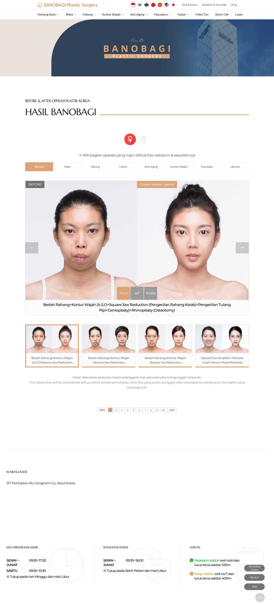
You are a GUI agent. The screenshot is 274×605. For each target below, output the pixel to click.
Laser (239, 14)
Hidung (88, 14)
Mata (69, 14)
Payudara (161, 14)
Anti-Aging (151, 166)
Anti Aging (137, 14)
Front (123, 293)
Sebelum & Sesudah (214, 4)
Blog (234, 4)
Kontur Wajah (111, 14)
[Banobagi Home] (67, 4)
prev (31, 247)
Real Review (189, 4)
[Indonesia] (133, 4)
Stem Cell (222, 14)
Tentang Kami (46, 14)
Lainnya (235, 166)
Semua (39, 166)
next (242, 247)
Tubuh (181, 14)
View (52, 345)
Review (254, 577)
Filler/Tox (202, 14)
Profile (150, 293)
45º (137, 293)
